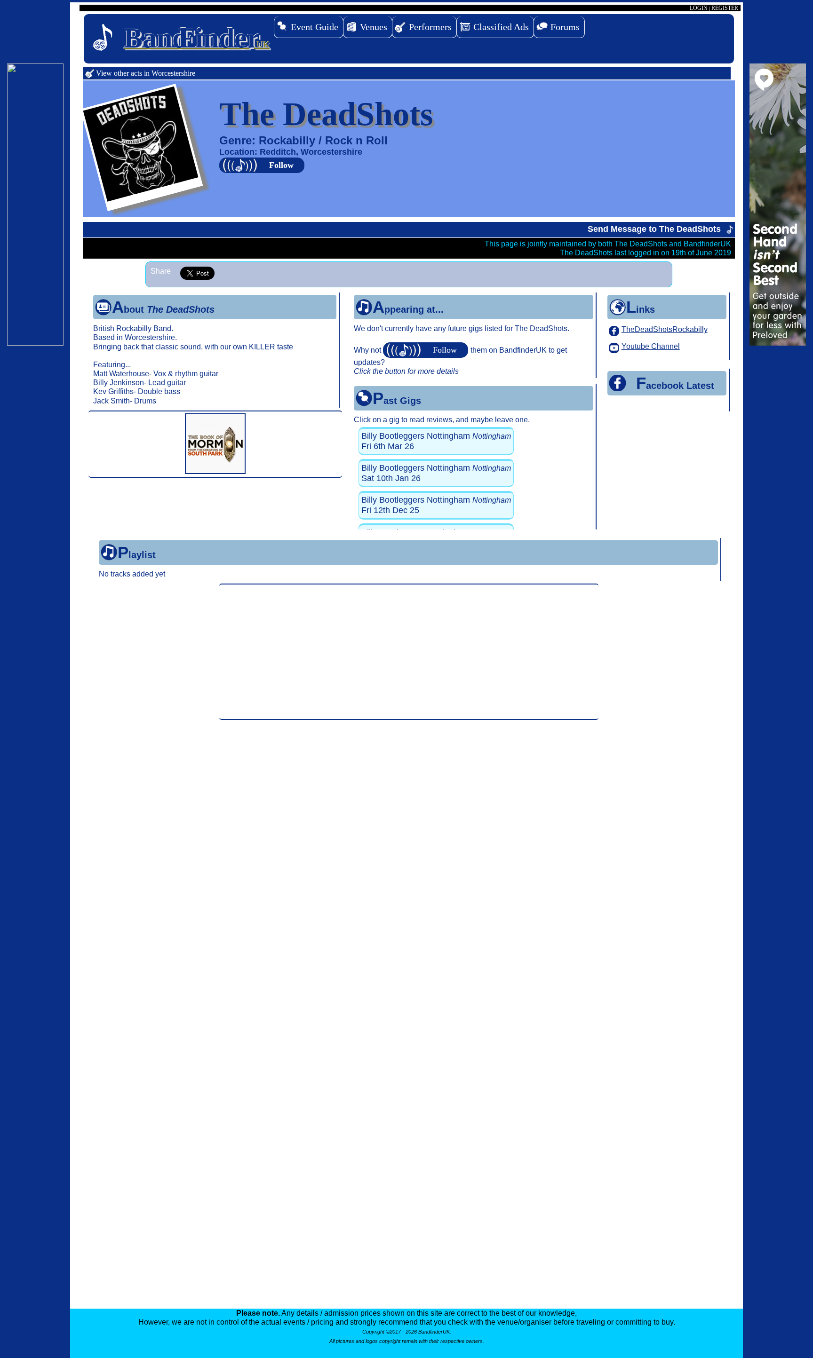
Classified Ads (501, 27)
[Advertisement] (409, 652)
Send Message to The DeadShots (654, 229)
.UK (197, 38)
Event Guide (314, 27)
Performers (430, 27)
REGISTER (724, 8)
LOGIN (699, 8)
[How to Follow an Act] (263, 165)
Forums (565, 27)
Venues (373, 27)
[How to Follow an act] (426, 350)
